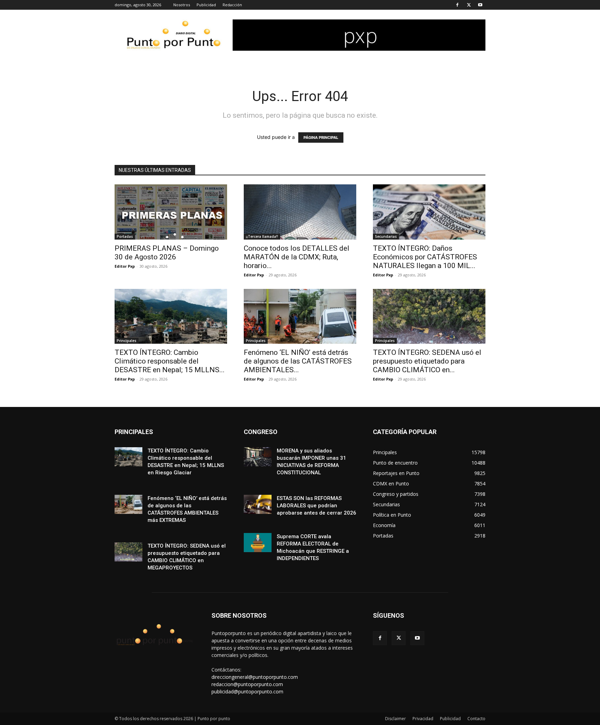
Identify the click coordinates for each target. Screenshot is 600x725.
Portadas (125, 236)
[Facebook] (457, 5)
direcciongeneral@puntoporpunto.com (254, 677)
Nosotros (181, 4)
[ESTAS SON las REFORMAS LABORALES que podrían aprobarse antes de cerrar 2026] (258, 504)
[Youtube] (480, 5)
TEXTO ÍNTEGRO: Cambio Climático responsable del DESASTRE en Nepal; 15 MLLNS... (170, 361)
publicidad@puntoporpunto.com (247, 691)
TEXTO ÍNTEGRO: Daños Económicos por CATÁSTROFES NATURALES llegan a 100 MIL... (425, 257)
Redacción (232, 4)
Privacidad (422, 719)
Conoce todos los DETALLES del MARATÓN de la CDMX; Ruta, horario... (296, 257)
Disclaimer (395, 719)
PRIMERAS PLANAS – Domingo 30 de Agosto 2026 (167, 252)
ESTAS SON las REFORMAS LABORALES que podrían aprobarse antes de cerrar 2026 (316, 505)
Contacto (476, 719)
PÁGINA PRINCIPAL (320, 137)
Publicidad (206, 4)
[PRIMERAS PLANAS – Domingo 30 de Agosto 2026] (171, 212)
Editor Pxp (125, 266)
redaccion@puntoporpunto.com (247, 684)
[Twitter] (469, 5)
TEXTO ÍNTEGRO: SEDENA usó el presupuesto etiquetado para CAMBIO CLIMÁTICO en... (427, 361)
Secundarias (386, 236)
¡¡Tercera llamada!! (262, 236)
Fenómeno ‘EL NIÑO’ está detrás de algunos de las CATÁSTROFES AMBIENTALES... (298, 361)
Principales (126, 340)
